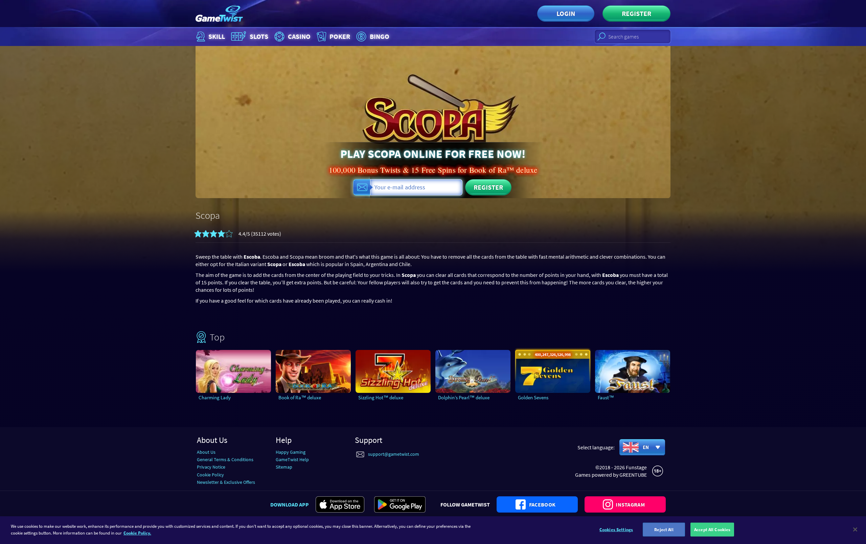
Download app (289, 504)
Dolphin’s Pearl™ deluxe (463, 397)
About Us (206, 452)
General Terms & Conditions (225, 459)
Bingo (379, 36)
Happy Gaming (290, 452)
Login (565, 13)
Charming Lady (215, 397)
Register (636, 13)
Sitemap (284, 467)
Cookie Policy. (137, 533)
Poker (339, 36)
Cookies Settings (616, 530)
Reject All (663, 530)
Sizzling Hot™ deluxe (380, 397)
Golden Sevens (533, 397)
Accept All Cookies (712, 530)
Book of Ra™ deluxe (299, 397)
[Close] (855, 529)
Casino (299, 36)
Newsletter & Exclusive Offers (226, 482)
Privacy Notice (211, 467)
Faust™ (606, 397)
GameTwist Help (292, 459)
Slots (259, 36)
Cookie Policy (210, 475)
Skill (216, 36)
